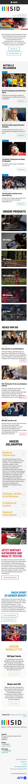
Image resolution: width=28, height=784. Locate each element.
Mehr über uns (14, 49)
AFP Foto (7, 311)
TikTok (25, 716)
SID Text (6, 223)
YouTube (18, 714)
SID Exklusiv (8, 275)
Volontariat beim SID (8, 620)
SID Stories (7, 295)
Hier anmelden (14, 674)
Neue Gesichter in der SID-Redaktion (13, 349)
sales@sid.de (4, 752)
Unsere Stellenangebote (9, 615)
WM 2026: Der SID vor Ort (9, 420)
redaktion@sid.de (6, 746)
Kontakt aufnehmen (14, 53)
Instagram (12, 714)
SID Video (7, 239)
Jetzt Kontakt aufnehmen (10, 577)
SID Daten (7, 259)
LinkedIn (24, 714)
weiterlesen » (21, 101)
